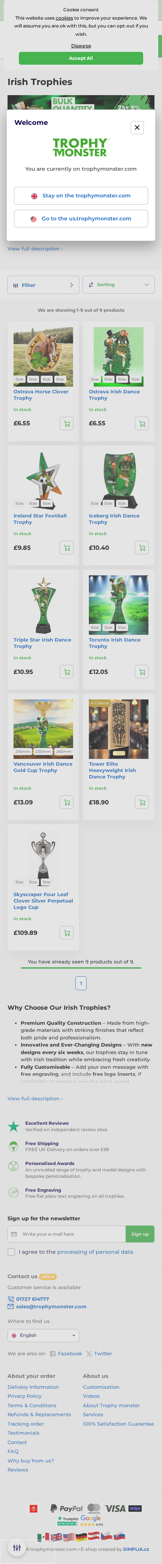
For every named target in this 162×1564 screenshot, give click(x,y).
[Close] (137, 127)
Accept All (81, 58)
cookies (64, 18)
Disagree (81, 46)
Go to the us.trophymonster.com (85, 218)
